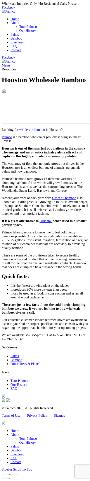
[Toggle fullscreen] (12, 474)
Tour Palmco (19, 381)
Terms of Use (11, 415)
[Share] (8, 474)
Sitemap (59, 415)
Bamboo (16, 360)
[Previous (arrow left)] (3, 478)
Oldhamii (46, 221)
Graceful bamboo (64, 198)
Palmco (7, 137)
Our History (18, 384)
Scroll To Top (22, 469)
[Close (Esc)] (3, 474)
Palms (14, 356)
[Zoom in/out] (16, 474)
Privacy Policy (37, 415)
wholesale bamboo (32, 129)
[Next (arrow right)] (8, 478)
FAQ (13, 388)
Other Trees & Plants (24, 364)
